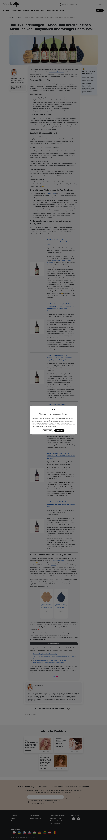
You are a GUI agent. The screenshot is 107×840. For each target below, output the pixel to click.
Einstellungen (48, 430)
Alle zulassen (59, 430)
